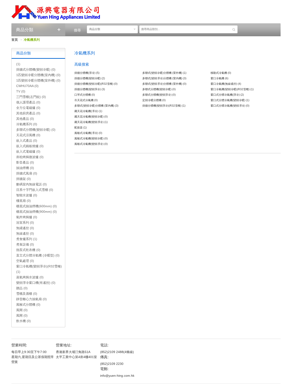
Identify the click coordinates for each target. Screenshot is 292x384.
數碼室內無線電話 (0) (31, 184)
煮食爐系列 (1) (26, 239)
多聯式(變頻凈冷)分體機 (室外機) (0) (164, 83)
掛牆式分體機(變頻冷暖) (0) (35, 69)
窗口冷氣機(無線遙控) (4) (226, 83)
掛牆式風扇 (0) (26, 173)
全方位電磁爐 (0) (28, 108)
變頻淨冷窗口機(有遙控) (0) (35, 282)
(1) (18, 64)
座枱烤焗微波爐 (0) (30, 157)
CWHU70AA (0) (27, 86)
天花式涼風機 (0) (28, 135)
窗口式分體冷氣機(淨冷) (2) (227, 94)
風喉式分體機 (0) (28, 304)
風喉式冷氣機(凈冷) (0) (88, 133)
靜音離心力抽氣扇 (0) (31, 299)
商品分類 (94, 29)
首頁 (14, 39)
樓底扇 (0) (23, 200)
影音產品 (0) (25, 162)
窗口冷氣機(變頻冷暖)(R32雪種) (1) (232, 89)
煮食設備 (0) (25, 244)
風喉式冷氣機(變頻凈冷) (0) (91, 144)
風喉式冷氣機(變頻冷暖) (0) (91, 138)
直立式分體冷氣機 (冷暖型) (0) (38, 255)
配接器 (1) (80, 127)
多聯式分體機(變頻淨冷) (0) (159, 94)
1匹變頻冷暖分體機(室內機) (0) (38, 75)
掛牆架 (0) (23, 179)
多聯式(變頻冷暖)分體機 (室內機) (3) (96, 105)
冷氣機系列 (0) (26, 124)
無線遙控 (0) (25, 233)
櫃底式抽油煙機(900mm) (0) (36, 211)
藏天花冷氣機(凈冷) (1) (88, 111)
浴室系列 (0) (25, 222)
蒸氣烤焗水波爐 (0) (30, 277)
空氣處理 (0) (25, 261)
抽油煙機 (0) (25, 168)
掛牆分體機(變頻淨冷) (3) (89, 89)
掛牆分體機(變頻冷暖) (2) (89, 78)
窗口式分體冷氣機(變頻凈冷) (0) (230, 105)
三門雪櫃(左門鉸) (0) (31, 97)
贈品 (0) (22, 288)
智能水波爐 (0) (26, 195)
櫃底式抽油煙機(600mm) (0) (36, 206)
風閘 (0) (22, 310)
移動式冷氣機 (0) (221, 72)
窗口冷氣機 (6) (219, 78)
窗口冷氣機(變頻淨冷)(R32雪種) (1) (39, 269)
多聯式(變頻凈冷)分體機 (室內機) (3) (164, 78)
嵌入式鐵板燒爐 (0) (30, 146)
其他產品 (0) (25, 118)
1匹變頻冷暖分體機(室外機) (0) (38, 80)
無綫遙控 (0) (25, 228)
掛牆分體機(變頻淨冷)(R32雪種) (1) (163, 105)
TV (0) (20, 91)
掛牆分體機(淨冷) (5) (86, 72)
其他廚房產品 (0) (28, 113)
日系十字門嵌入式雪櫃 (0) (34, 190)
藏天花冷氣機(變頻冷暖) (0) (91, 116)
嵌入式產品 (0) (26, 140)
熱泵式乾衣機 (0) (28, 250)
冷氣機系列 (32, 39)
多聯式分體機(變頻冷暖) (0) (35, 129)
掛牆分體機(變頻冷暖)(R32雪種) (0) (95, 83)
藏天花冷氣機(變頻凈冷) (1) (91, 122)
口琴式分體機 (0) (84, 94)
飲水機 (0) (23, 321)
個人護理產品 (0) (28, 102)
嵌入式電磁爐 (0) (28, 151)
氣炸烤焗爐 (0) (26, 217)
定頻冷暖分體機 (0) (154, 100)
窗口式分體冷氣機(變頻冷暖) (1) (230, 100)
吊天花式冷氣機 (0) (86, 100)
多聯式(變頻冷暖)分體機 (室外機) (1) (164, 72)
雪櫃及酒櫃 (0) (26, 293)
